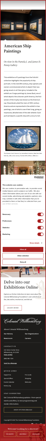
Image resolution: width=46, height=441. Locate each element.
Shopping (28, 378)
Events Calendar (9, 382)
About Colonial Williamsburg (16, 329)
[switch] (40, 221)
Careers (28, 338)
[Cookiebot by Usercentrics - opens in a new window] (34, 177)
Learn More (13, 308)
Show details (34, 243)
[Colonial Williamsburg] (22, 324)
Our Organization (32, 334)
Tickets (10, 434)
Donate (36, 434)
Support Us (7, 375)
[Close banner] (44, 425)
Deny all (23, 262)
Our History (8, 334)
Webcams (28, 382)
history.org (7, 386)
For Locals (28, 375)
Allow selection (23, 256)
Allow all (23, 249)
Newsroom (8, 338)
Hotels (23, 434)
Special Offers (8, 378)
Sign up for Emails (23, 410)
